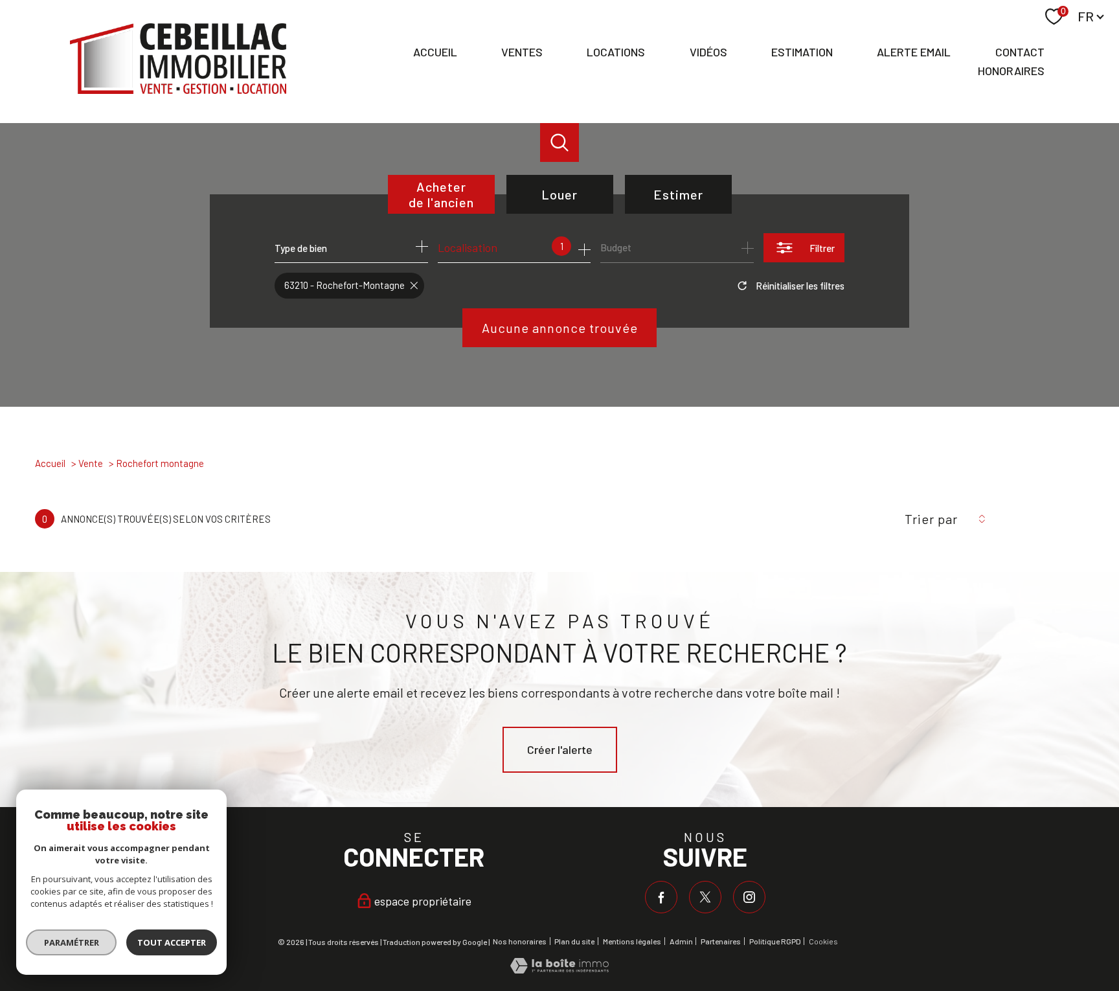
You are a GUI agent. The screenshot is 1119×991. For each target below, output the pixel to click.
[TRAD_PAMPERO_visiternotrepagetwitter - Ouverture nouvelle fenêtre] (705, 897)
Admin (681, 941)
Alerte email (914, 52)
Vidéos (708, 52)
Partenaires (721, 941)
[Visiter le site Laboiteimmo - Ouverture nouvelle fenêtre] (559, 969)
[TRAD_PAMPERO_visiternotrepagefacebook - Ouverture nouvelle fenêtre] (661, 897)
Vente (90, 463)
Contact (1020, 52)
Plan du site (574, 941)
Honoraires (1011, 70)
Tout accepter (171, 942)
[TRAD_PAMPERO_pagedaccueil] (178, 89)
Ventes (522, 52)
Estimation (802, 52)
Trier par (931, 519)
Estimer (678, 194)
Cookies (823, 941)
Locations (616, 52)
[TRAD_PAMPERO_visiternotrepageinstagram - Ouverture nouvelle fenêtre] (749, 897)
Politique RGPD (775, 941)
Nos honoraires (520, 941)
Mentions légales (632, 941)
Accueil (435, 52)
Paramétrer (71, 942)
